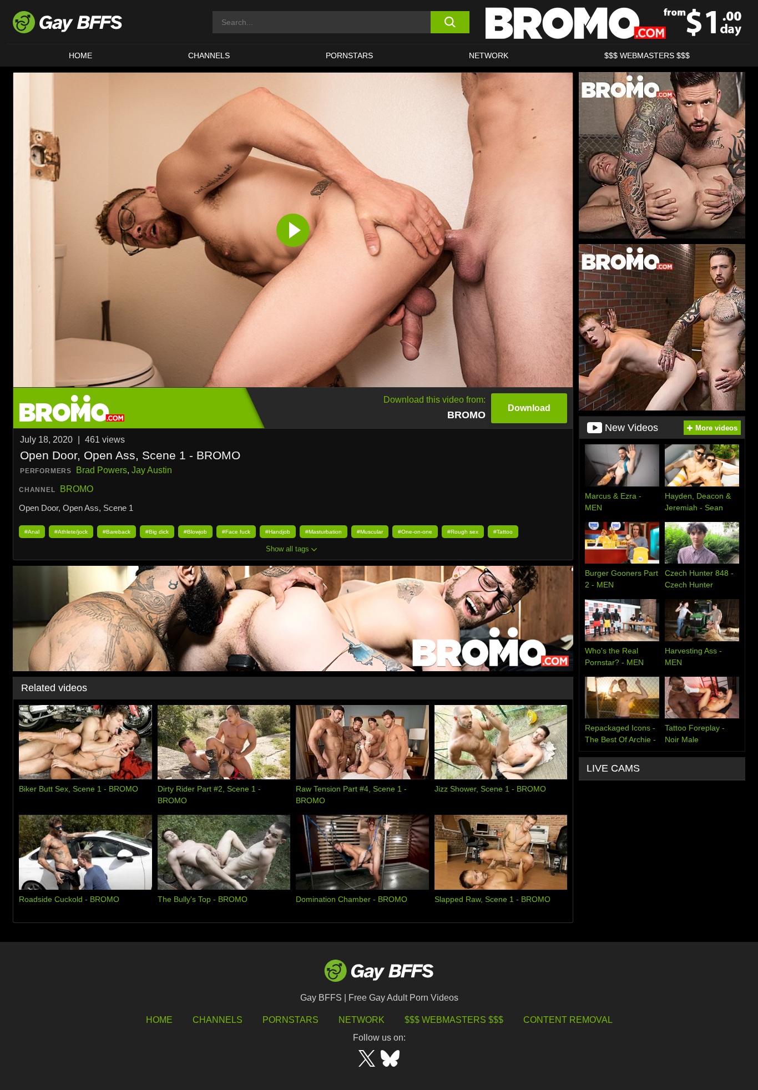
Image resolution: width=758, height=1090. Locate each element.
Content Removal (568, 1020)
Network (488, 55)
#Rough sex (462, 532)
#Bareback (116, 532)
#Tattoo (503, 532)
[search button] (450, 22)
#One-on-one (415, 532)
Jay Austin (152, 470)
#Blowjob (195, 532)
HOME (80, 55)
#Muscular (370, 532)
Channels (217, 1020)
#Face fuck (236, 532)
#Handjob (277, 532)
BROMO (76, 489)
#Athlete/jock (71, 532)
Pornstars (290, 1020)
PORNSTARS (349, 55)
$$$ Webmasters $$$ (647, 55)
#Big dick (157, 532)
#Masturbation (323, 532)
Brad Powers (101, 470)
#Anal (31, 532)
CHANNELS (209, 55)
